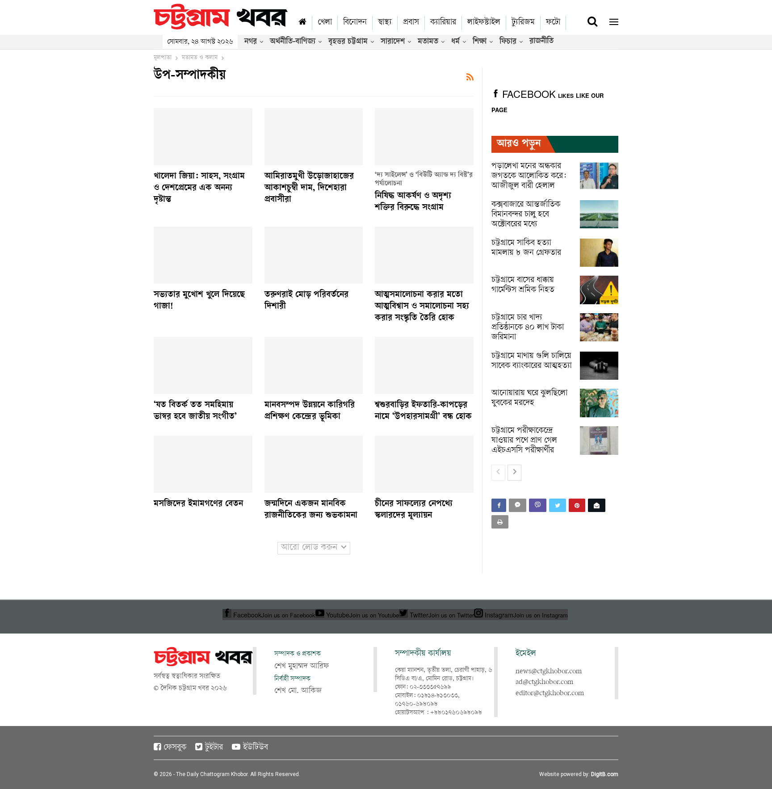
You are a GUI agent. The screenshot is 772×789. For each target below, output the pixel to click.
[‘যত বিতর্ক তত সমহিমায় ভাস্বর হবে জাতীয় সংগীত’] (203, 365)
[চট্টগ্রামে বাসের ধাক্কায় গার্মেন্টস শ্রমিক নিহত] (599, 290)
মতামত (428, 42)
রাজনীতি (541, 41)
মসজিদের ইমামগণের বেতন (198, 504)
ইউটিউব (255, 747)
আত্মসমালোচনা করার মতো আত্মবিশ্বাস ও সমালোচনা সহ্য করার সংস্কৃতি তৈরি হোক (422, 306)
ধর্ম (455, 42)
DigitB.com (604, 774)
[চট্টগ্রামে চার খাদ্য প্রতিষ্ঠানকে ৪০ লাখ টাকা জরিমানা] (599, 327)
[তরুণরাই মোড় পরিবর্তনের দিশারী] (313, 255)
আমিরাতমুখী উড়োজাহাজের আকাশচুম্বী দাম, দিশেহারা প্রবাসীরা (309, 188)
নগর (250, 42)
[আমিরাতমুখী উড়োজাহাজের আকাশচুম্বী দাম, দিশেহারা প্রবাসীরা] (313, 136)
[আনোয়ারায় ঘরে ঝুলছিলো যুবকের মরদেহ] (599, 403)
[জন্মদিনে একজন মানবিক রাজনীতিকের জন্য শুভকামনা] (313, 464)
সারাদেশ (393, 42)
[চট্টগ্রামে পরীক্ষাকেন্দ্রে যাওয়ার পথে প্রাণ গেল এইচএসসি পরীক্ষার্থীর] (599, 440)
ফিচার (507, 42)
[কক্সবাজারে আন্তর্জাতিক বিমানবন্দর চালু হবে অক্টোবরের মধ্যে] (599, 214)
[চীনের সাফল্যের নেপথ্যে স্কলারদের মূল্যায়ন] (424, 464)
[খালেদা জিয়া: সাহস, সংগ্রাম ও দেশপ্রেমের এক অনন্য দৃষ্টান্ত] (203, 136)
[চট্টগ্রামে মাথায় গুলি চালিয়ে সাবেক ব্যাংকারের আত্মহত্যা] (599, 366)
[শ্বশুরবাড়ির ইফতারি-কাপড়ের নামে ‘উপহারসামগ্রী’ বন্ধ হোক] (424, 365)
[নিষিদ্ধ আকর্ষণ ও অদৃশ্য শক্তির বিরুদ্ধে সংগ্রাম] (424, 136)
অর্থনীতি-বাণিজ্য (292, 42)
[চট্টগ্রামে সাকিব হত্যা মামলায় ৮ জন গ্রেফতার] (599, 253)
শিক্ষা (480, 42)
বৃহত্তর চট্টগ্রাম (348, 42)
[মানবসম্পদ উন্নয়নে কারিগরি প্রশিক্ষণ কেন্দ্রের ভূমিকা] (313, 365)
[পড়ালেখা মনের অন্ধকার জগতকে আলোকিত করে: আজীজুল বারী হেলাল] (599, 176)
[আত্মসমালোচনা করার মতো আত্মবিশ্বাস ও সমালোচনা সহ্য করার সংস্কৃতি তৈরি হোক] (424, 255)
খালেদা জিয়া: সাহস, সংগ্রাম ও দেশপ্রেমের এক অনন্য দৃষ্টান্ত (199, 188)
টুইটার (214, 747)
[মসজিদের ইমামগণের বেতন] (203, 464)
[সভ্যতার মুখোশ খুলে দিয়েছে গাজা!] (203, 255)
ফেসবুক (175, 747)
